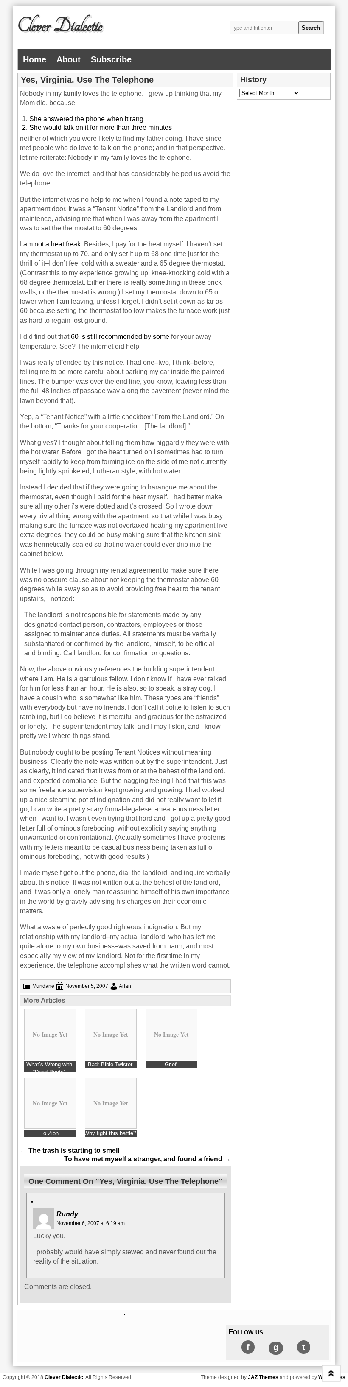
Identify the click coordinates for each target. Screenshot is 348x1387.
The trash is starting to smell (69, 1150)
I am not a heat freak (50, 244)
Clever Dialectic (59, 26)
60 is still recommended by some (120, 336)
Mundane (43, 986)
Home (34, 59)
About (68, 59)
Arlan (125, 986)
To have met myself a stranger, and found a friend (147, 1159)
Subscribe (111, 59)
